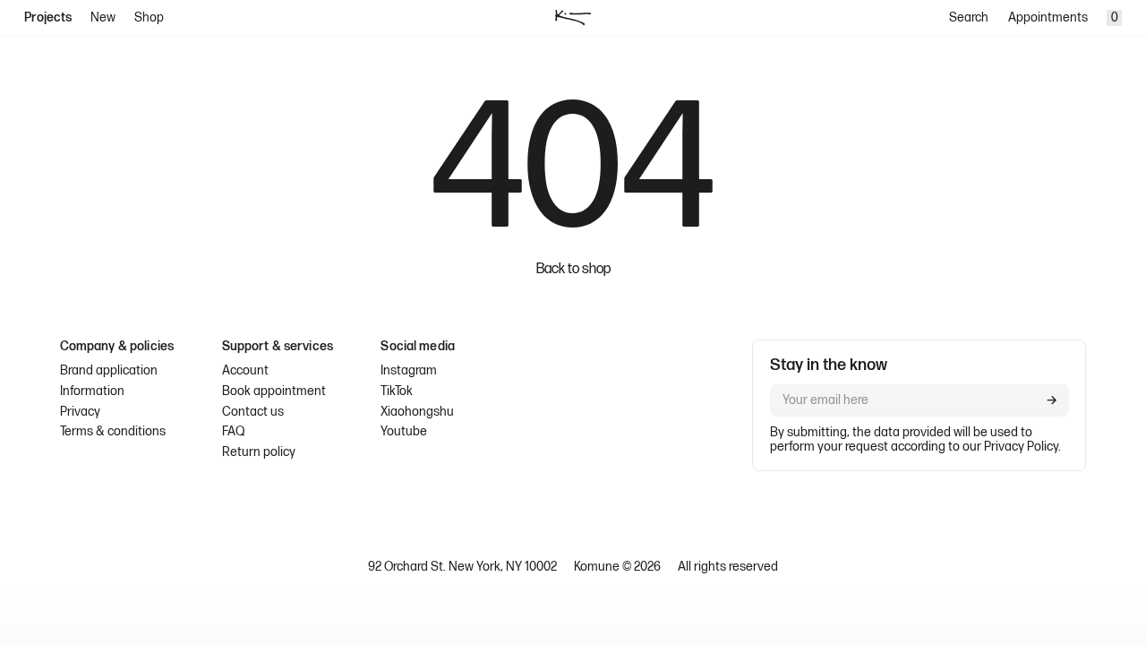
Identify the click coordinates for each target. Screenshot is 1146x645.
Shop (149, 17)
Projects (48, 17)
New (102, 17)
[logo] (573, 17)
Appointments (1048, 17)
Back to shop (573, 269)
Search (968, 17)
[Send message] (1051, 400)
